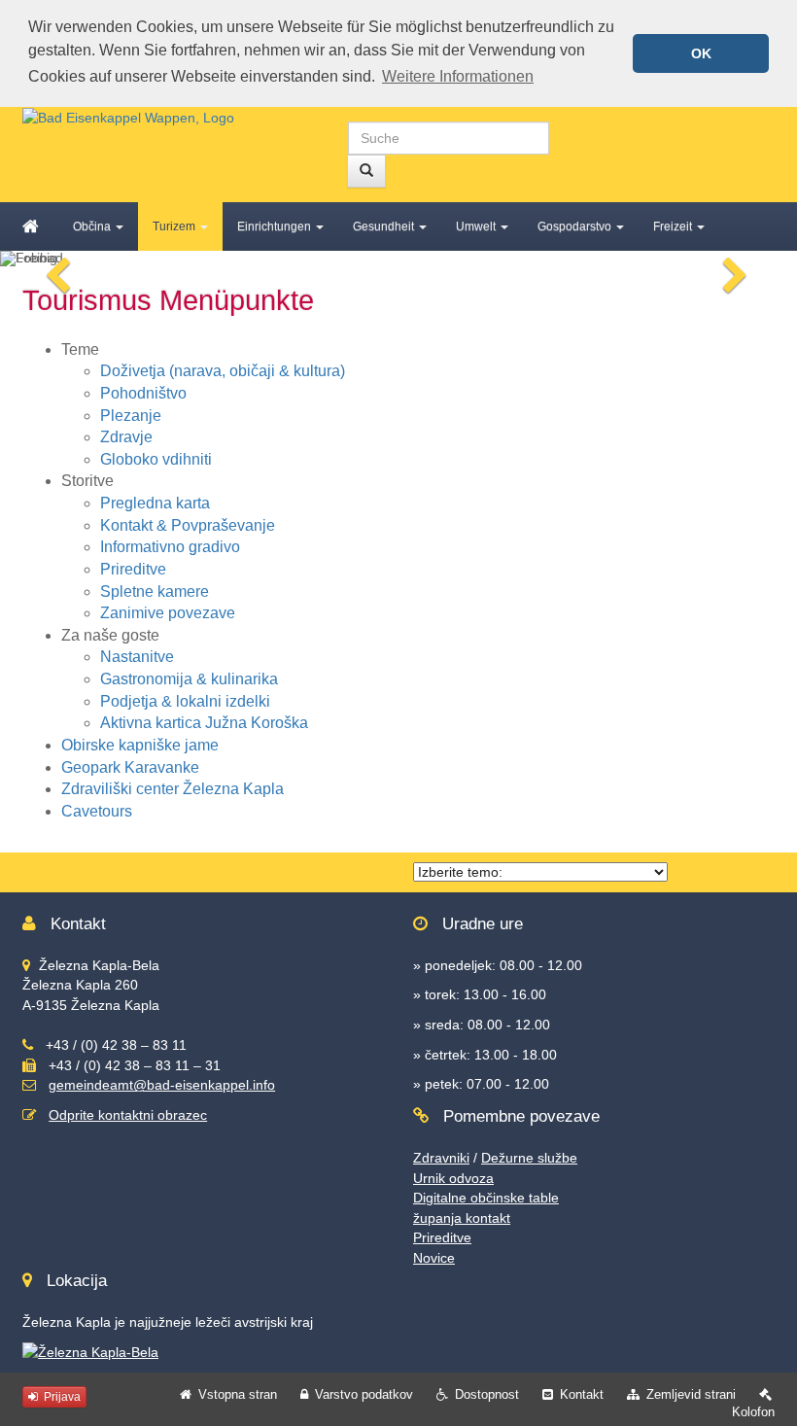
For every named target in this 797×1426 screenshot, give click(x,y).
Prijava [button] (61, 1397)
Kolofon (753, 1412)
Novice (434, 1258)
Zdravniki (441, 1157)
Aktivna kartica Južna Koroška (204, 722)
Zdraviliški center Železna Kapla (172, 789)
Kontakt (582, 1394)
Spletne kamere (154, 591)
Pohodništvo (143, 393)
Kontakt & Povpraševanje (187, 525)
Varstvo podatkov (364, 1394)
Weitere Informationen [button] (458, 76)
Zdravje (126, 437)
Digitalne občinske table (486, 1197)
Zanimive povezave (167, 613)
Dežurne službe (529, 1157)
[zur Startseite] (128, 116)
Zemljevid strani (691, 1394)
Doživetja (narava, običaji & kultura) (222, 371)
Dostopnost (487, 1394)
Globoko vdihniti (156, 459)
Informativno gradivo (170, 547)
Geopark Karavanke (130, 767)
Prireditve (133, 569)
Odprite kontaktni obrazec (128, 1115)
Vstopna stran (237, 1394)
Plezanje (130, 415)
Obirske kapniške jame (140, 745)
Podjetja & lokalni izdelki (185, 701)
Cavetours (96, 811)
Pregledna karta (155, 503)
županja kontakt (461, 1218)
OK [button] (701, 53)
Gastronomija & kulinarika (189, 679)
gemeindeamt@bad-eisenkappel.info (162, 1085)
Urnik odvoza (453, 1178)
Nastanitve (137, 656)
